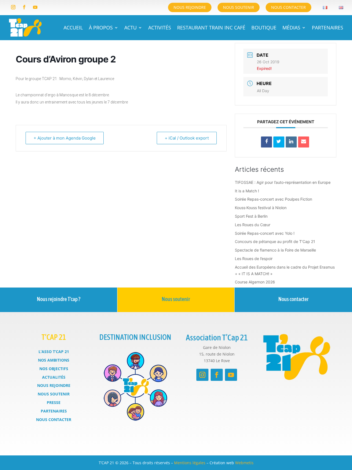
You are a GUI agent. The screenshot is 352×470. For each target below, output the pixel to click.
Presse (54, 402)
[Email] (303, 141)
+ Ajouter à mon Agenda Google (65, 138)
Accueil (73, 27)
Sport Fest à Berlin (251, 216)
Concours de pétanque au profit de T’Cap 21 (275, 241)
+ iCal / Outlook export (187, 138)
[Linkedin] (291, 141)
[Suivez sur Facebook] (24, 7)
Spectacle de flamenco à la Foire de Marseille (275, 250)
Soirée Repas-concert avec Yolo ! (265, 233)
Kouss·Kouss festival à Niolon (261, 207)
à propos (101, 27)
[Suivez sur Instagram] (13, 7)
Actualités (53, 377)
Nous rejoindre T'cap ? (58, 299)
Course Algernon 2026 (255, 282)
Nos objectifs (53, 368)
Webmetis (244, 462)
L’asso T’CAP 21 (53, 351)
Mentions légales (189, 462)
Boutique (263, 27)
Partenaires (327, 27)
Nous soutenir (238, 7)
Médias (291, 27)
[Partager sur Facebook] (266, 141)
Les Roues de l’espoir (254, 258)
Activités (159, 27)
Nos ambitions (53, 360)
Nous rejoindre (190, 7)
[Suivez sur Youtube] (35, 7)
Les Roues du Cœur (252, 224)
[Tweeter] (278, 141)
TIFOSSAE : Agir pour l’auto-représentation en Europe (283, 182)
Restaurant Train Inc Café (211, 27)
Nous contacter (288, 7)
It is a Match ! (247, 190)
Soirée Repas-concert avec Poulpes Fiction (273, 199)
